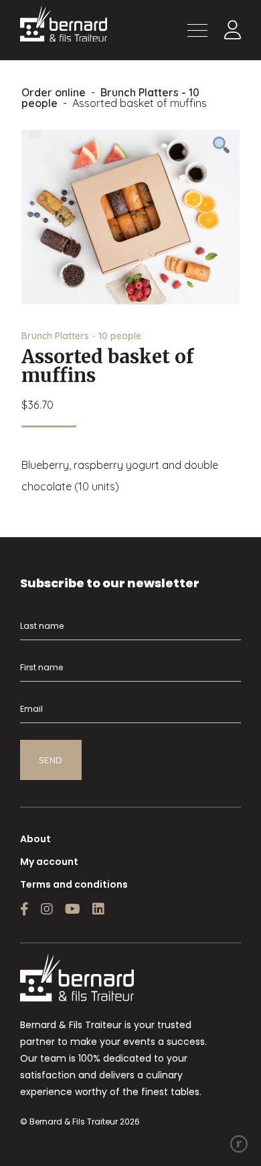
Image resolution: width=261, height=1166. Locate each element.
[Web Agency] (239, 1144)
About (35, 839)
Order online (53, 92)
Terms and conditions (74, 884)
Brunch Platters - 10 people (110, 98)
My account (49, 861)
